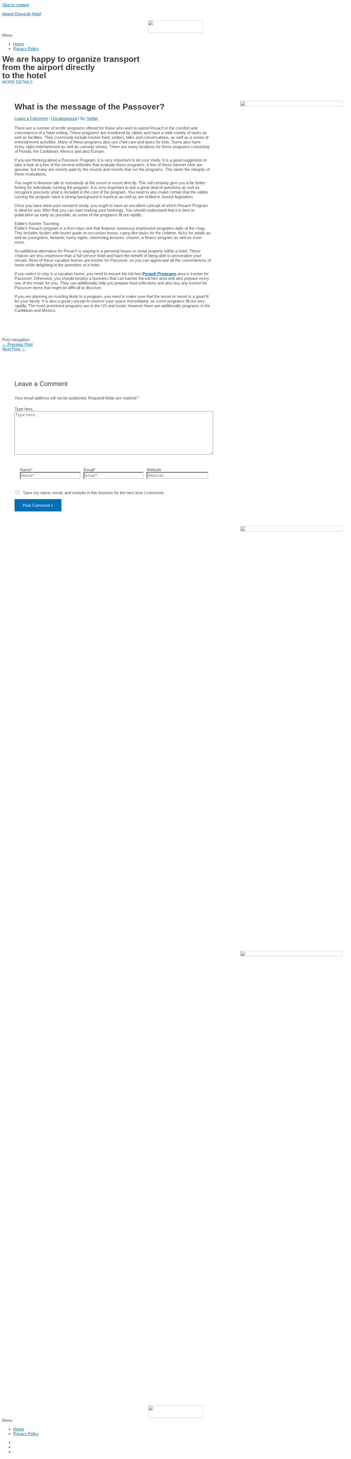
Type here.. (25, 409)
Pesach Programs (159, 273)
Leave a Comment (31, 118)
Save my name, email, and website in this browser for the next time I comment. (93, 492)
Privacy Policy (26, 48)
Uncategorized (64, 118)
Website (154, 469)
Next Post (13, 349)
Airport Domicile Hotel (21, 13)
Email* (89, 469)
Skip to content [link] (15, 4)
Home (18, 44)
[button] (175, 35)
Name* (26, 469)
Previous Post (17, 344)
